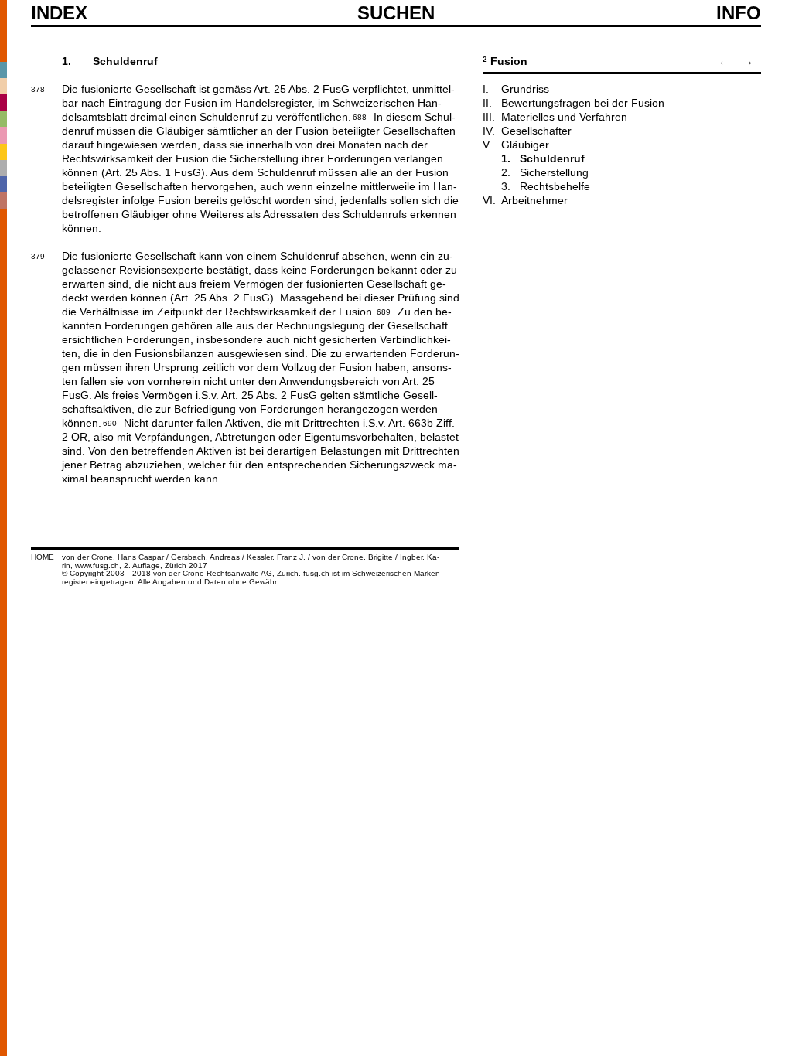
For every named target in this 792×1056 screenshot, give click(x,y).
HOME (42, 557)
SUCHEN (396, 12)
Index (59, 13)
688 (360, 116)
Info (738, 13)
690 (110, 422)
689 (384, 311)
